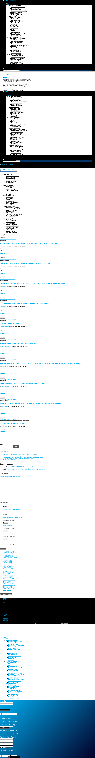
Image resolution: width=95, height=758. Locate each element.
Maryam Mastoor (5, 326)
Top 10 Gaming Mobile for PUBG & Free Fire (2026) (19, 343)
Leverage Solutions (64, 623)
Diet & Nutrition (15, 17)
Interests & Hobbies (14, 26)
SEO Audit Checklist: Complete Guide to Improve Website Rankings (24, 303)
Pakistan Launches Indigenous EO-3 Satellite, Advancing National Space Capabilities (30, 403)
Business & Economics (15, 5)
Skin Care (14, 25)
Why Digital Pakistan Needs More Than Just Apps (12, 87)
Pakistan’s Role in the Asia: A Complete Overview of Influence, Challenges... (17, 80)
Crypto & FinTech (16, 8)
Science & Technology (15, 54)
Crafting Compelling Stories (19, 40)
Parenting (14, 24)
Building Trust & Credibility (18, 38)
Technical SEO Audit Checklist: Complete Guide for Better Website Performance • (29, 243)
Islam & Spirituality (16, 51)
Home (7, 3)
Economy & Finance (16, 12)
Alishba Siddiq (4, 246)
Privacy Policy (6, 620)
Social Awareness (16, 53)
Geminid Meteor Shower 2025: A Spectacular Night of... (13, 541)
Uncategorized (7, 590)
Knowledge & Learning (15, 37)
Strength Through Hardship (10, 323)
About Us (5, 614)
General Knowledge (16, 42)
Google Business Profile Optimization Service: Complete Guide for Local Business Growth (32, 283)
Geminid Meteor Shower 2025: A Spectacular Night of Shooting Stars (16, 84)
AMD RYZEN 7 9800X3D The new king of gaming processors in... (15, 81)
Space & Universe (16, 62)
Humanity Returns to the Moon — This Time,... (12, 509)
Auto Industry (15, 28)
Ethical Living (15, 50)
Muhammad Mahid (5, 346)
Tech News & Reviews (17, 63)
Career (4, 616)
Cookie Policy (6, 619)
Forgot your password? (5, 718)
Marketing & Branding (17, 15)
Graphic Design (15, 32)
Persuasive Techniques (17, 46)
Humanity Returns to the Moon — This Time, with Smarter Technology (16, 79)
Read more (2, 253)
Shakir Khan (4, 406)
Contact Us (5, 615)
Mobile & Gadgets (16, 59)
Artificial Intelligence (17, 55)
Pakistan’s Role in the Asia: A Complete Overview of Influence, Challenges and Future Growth (28, 469)
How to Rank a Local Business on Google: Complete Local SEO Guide (25, 263)
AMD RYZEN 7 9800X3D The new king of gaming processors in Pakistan (27, 466)
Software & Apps (16, 61)
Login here (16, 733)
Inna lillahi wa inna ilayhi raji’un (12, 423)
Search (18, 70)
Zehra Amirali (4, 426)
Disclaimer (5, 618)
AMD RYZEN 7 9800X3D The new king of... (11, 525)
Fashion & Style (15, 19)
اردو (7, 75)
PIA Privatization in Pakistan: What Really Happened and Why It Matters (16, 86)
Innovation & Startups (17, 58)
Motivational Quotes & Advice (19, 45)
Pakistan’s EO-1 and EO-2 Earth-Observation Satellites (13, 90)
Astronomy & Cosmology (18, 57)
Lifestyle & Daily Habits (17, 21)
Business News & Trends (18, 7)
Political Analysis (16, 47)
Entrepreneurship (16, 13)
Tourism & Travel (16, 36)
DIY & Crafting (15, 29)
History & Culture (16, 43)
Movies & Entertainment (18, 33)
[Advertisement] (41, 489)
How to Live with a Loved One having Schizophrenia (13, 85)
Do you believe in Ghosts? (8, 82)
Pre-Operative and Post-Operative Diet (10, 89)
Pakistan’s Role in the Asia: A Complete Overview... (13, 517)
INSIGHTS (8, 4)
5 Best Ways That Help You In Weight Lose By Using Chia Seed (26, 383)
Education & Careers (17, 41)
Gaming (13, 30)
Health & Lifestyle (14, 16)
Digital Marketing (16, 9)
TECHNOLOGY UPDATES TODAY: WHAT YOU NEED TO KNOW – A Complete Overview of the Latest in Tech (41, 363)
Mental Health (15, 22)
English (7, 74)
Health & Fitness (16, 20)
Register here (14, 721)
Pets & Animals (15, 34)
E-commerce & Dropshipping (19, 11)
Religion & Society (14, 49)
